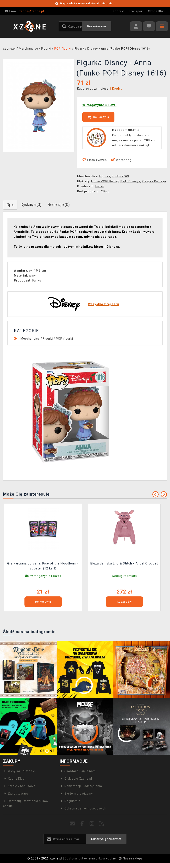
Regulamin (72, 801)
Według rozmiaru (124, 576)
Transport (136, 11)
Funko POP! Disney (105, 181)
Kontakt (119, 11)
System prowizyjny (78, 793)
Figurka (104, 176)
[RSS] (101, 824)
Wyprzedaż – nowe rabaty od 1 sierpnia (87, 3)
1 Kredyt (115, 88)
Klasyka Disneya (154, 181)
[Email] (72, 824)
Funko (99, 186)
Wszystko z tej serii (103, 304)
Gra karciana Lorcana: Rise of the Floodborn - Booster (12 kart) (43, 566)
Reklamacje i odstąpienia (83, 786)
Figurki (48, 338)
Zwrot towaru (18, 793)
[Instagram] (92, 824)
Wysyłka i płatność (22, 771)
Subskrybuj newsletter (106, 839)
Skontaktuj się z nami (80, 771)
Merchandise (30, 338)
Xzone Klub (156, 11)
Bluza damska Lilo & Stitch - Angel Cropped (124, 563)
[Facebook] (82, 824)
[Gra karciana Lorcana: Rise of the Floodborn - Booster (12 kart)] (43, 528)
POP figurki (64, 338)
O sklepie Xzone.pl (78, 778)
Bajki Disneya (130, 181)
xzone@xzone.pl (26, 11)
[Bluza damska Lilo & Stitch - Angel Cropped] (124, 528)
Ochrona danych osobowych (85, 808)
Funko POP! (120, 176)
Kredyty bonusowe (21, 786)
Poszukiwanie (96, 26)
